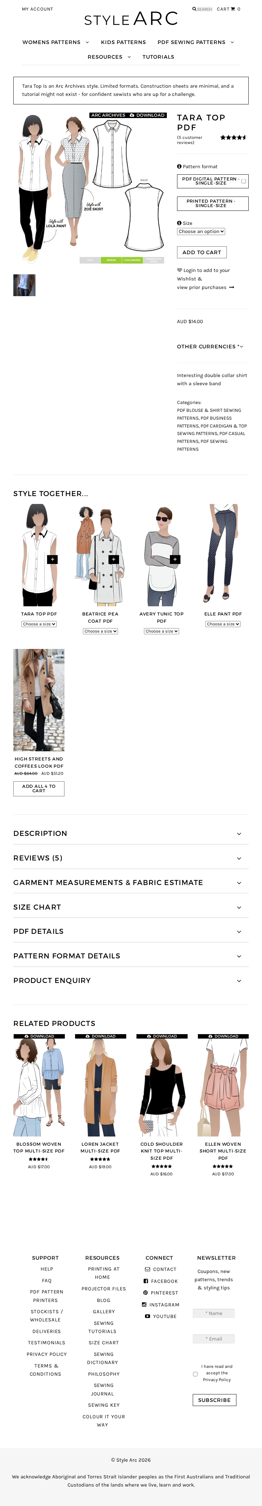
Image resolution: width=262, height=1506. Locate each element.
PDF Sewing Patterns (191, 42)
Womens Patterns (52, 42)
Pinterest (164, 1293)
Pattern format (197, 167)
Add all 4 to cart (39, 788)
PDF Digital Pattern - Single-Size (211, 181)
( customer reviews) (189, 140)
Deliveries (46, 1331)
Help (47, 1269)
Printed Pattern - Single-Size (211, 203)
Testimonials (47, 1343)
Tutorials (158, 57)
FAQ (47, 1281)
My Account (38, 9)
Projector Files (104, 1289)
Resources (105, 57)
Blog (104, 1300)
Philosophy (104, 1374)
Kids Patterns (123, 42)
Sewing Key (103, 1405)
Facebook (164, 1281)
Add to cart (202, 252)
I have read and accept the (217, 1373)
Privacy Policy (47, 1354)
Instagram (164, 1305)
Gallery (104, 1312)
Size (184, 223)
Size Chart (104, 1343)
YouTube (165, 1316)
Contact (164, 1269)
